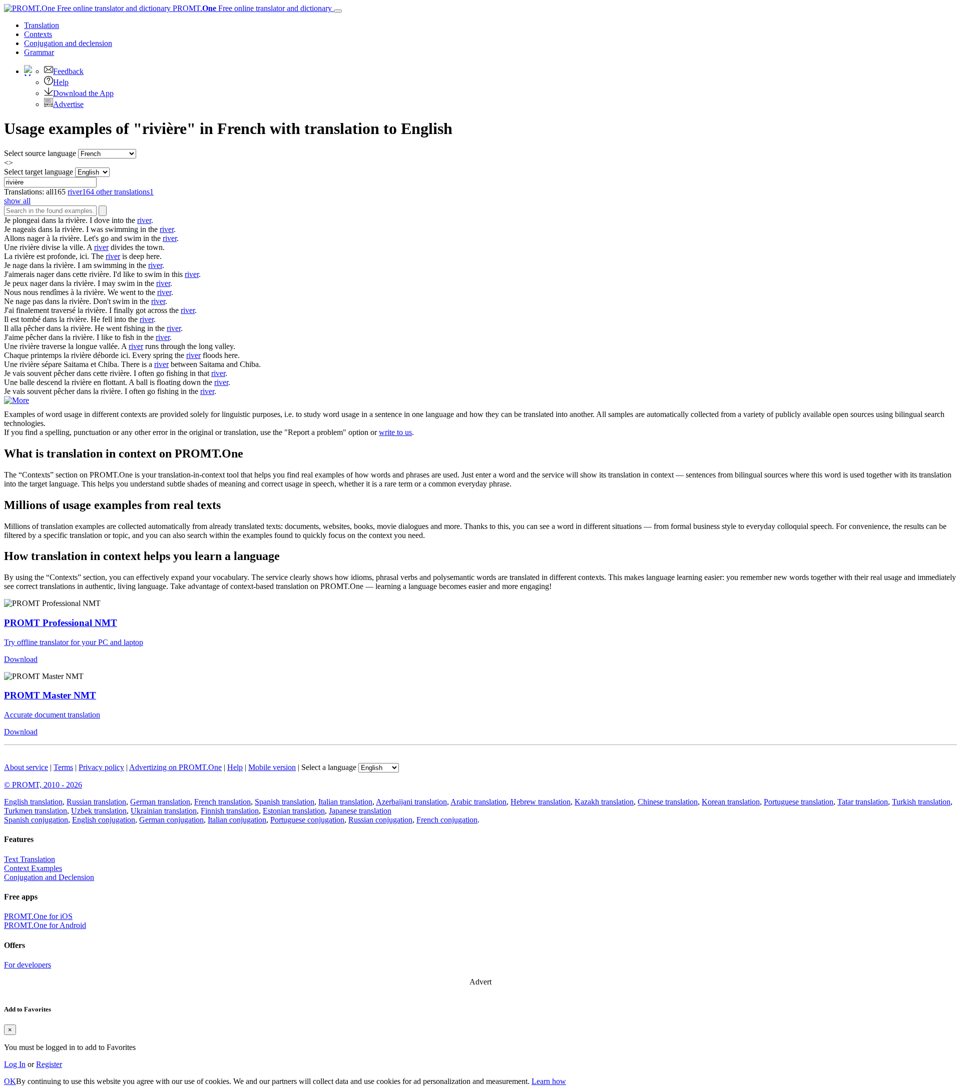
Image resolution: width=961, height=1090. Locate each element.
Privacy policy (101, 767)
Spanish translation (284, 802)
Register (49, 1064)
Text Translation (29, 859)
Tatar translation (862, 802)
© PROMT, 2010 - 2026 (43, 784)
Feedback (68, 71)
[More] (16, 400)
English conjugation (103, 820)
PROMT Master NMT (50, 695)
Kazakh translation (604, 802)
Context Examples (33, 868)
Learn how (549, 1081)
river (144, 220)
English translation (33, 802)
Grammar (39, 52)
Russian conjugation (380, 820)
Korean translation (731, 802)
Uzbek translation (99, 810)
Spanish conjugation (36, 820)
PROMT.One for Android (45, 925)
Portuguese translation (798, 802)
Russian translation (96, 802)
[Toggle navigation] (338, 11)
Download (21, 659)
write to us (395, 432)
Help (61, 82)
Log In (15, 1064)
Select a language (328, 767)
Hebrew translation (541, 802)
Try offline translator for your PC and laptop (73, 642)
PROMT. (251, 8)
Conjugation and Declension (49, 877)
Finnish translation (230, 810)
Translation (41, 25)
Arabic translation (478, 802)
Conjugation (68, 43)
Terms (63, 767)
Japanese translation (360, 810)
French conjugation (446, 820)
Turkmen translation (35, 810)
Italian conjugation (237, 820)
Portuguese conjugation (307, 820)
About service (26, 767)
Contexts (38, 34)
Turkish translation (921, 802)
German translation (160, 802)
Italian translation (345, 802)
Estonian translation (294, 810)
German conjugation (171, 820)
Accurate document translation (52, 714)
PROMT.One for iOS (38, 916)
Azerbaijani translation (411, 802)
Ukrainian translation (164, 810)
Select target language (38, 172)
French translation (222, 802)
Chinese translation (668, 802)
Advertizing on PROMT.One (175, 767)
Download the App (83, 93)
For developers (27, 964)
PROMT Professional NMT (60, 623)
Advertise (68, 104)
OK (10, 1081)
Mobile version (272, 767)
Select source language (40, 153)
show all (17, 200)
